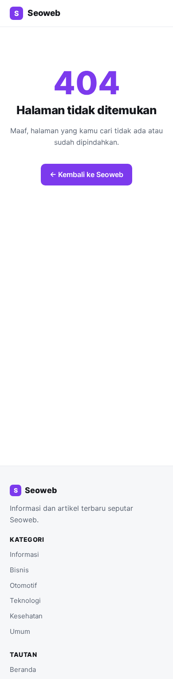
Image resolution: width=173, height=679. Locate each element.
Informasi (24, 554)
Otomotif (23, 585)
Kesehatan (26, 616)
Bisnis (19, 570)
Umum (20, 631)
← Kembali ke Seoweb (86, 174)
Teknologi (25, 600)
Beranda (23, 669)
